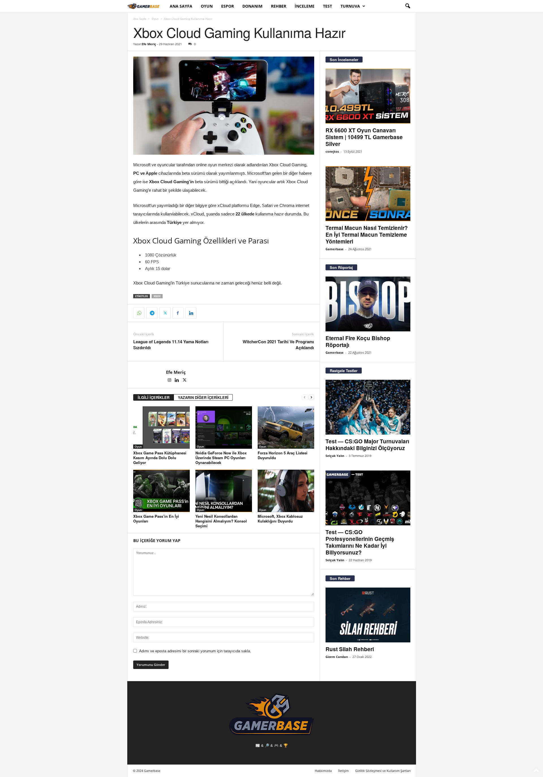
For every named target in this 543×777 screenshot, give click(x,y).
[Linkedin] (191, 313)
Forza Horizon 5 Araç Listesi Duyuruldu (282, 455)
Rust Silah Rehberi (350, 649)
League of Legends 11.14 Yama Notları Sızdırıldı (170, 345)
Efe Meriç (149, 44)
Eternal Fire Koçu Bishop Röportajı (358, 341)
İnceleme (304, 6)
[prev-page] (304, 397)
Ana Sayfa (181, 6)
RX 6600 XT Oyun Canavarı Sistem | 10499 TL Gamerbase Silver (364, 137)
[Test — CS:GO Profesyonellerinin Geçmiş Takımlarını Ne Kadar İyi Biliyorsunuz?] (368, 497)
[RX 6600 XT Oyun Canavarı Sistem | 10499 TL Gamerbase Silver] (368, 96)
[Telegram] (152, 313)
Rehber (278, 6)
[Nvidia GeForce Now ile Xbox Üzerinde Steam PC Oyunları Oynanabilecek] (223, 427)
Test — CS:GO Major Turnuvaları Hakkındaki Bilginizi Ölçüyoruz (367, 444)
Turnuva (350, 6)
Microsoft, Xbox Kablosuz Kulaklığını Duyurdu (280, 518)
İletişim (343, 771)
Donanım (252, 6)
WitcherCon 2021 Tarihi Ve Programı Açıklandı (278, 345)
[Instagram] (170, 381)
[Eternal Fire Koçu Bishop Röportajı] (368, 304)
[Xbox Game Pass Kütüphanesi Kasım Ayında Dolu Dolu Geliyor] (161, 427)
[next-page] (311, 397)
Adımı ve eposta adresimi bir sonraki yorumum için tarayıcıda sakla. (195, 651)
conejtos (332, 151)
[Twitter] (165, 313)
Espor (227, 6)
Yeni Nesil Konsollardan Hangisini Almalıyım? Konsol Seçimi (221, 520)
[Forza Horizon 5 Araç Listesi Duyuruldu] (286, 427)
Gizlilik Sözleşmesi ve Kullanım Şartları (383, 771)
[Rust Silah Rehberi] (368, 615)
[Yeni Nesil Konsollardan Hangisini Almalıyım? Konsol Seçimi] (223, 491)
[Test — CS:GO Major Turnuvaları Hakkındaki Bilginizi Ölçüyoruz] (368, 407)
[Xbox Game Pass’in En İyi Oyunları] (161, 491)
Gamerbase (335, 249)
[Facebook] (178, 313)
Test (327, 6)
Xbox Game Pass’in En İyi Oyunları (156, 518)
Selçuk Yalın (335, 456)
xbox (157, 296)
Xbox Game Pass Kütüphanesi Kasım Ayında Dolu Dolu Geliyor (159, 457)
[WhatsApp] (139, 313)
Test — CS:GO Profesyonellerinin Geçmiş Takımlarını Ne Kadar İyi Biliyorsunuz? (360, 542)
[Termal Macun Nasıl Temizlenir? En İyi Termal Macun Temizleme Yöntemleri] (368, 193)
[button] (407, 6)
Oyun (207, 6)
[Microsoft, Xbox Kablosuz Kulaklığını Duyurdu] (286, 491)
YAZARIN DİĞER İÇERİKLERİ (203, 397)
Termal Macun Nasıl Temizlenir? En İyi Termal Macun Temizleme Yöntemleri (367, 234)
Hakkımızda (323, 771)
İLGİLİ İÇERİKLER (153, 397)
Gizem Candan (337, 657)
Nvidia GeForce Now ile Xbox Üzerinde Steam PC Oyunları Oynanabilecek (221, 457)
